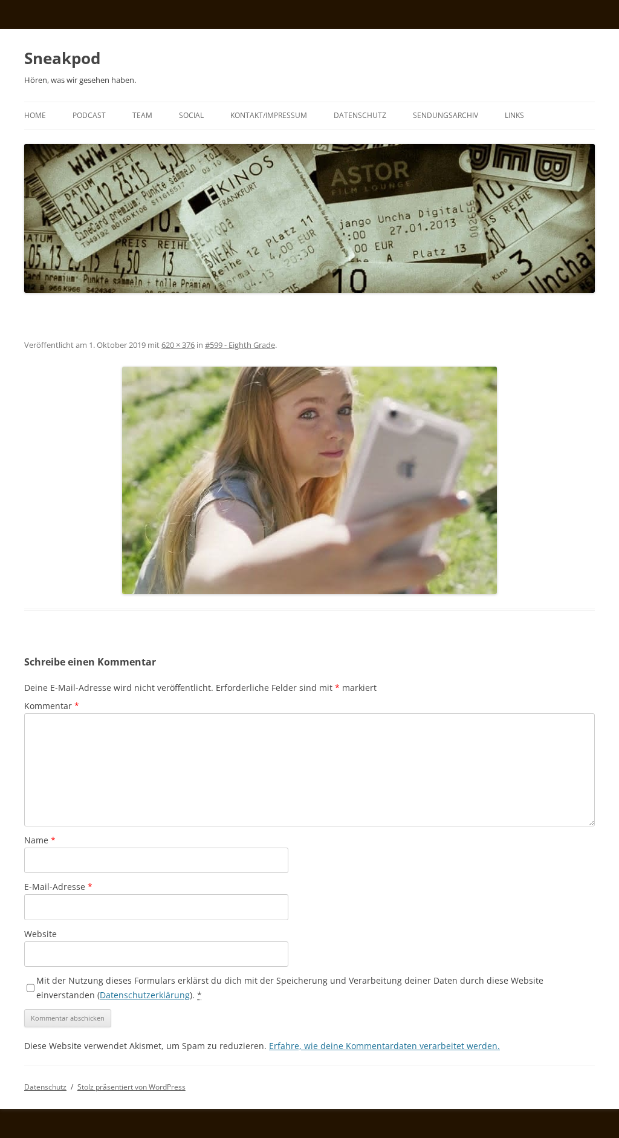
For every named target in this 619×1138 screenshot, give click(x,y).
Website (40, 934)
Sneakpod (62, 58)
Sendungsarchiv (445, 115)
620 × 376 (178, 344)
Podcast (89, 115)
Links (514, 115)
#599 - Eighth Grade (240, 344)
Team (142, 115)
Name (40, 840)
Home (35, 115)
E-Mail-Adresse (58, 886)
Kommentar (51, 705)
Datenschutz (360, 115)
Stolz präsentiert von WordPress (131, 1087)
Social (191, 115)
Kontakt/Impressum (268, 115)
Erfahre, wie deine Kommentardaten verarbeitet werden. (384, 1045)
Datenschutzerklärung (145, 995)
